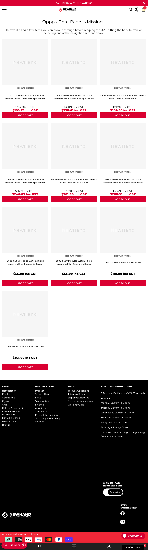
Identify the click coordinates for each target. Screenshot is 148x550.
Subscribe (115, 492)
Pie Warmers (9, 421)
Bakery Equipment (12, 408)
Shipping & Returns (78, 397)
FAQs (38, 397)
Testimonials (42, 401)
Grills (4, 404)
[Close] (144, 3)
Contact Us (41, 411)
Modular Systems (25, 88)
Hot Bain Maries (11, 417)
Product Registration (46, 415)
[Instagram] (122, 522)
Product (39, 390)
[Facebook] (122, 513)
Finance (39, 404)
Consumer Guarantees (80, 401)
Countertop (8, 397)
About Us (40, 408)
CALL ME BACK (12, 545)
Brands (6, 425)
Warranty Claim (76, 404)
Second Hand (42, 394)
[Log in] (137, 9)
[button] (130, 9)
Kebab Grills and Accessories (11, 413)
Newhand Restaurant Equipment (23, 534)
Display (6, 394)
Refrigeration (9, 390)
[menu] (4, 9)
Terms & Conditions (78, 390)
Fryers (5, 401)
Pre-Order (25, 115)
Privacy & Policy (76, 394)
